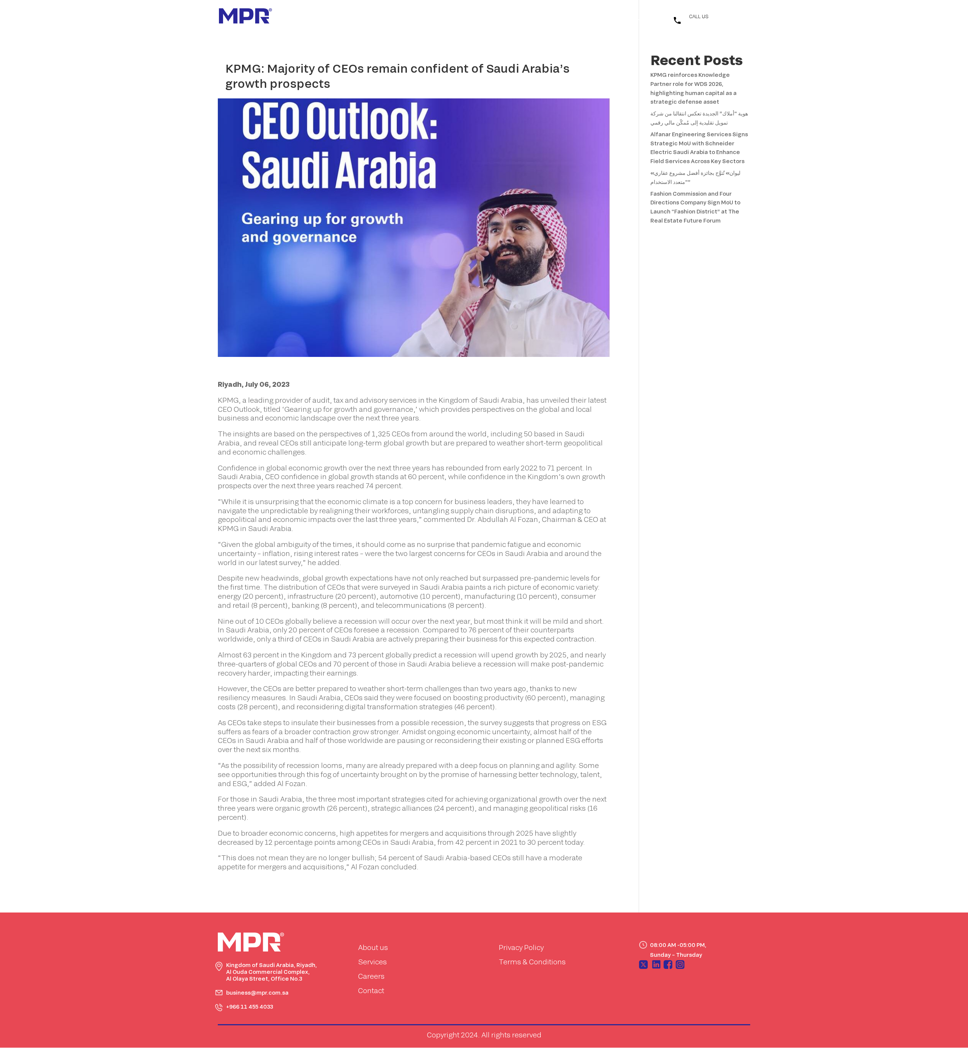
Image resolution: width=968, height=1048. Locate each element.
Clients (544, 17)
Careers (371, 976)
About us (373, 947)
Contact (579, 17)
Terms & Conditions (532, 962)
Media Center (499, 17)
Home (385, 17)
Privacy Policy (521, 947)
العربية (633, 18)
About (416, 17)
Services (451, 17)
